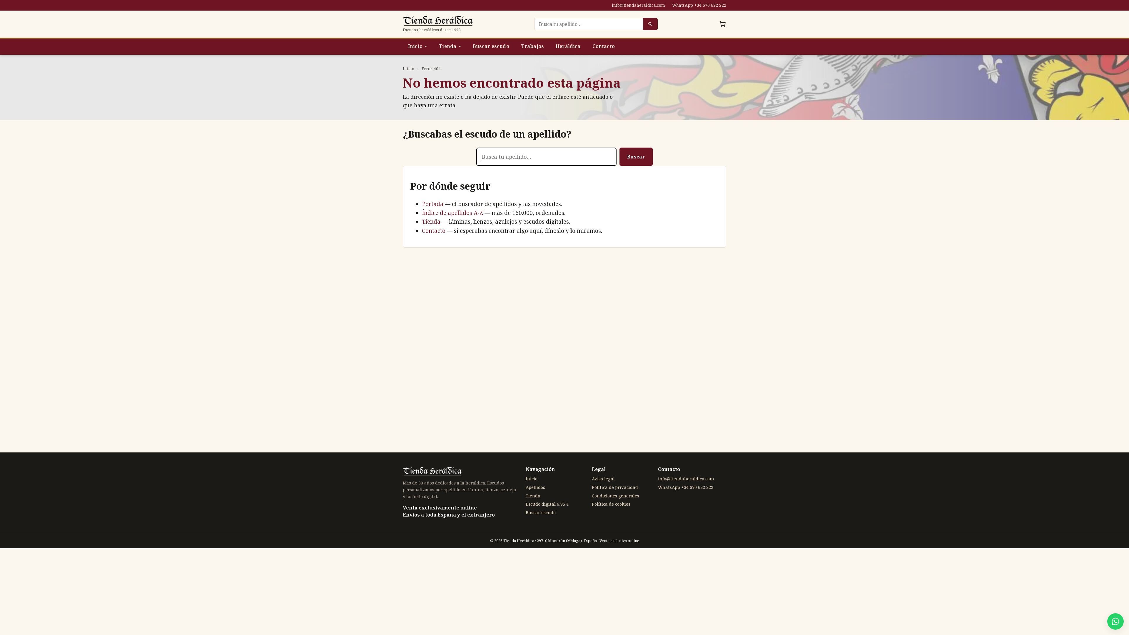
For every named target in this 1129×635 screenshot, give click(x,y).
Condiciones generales (615, 496)
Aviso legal (603, 479)
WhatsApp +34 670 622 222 (699, 5)
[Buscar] (650, 24)
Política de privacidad (615, 487)
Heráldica (568, 46)
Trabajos (532, 46)
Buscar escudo (491, 46)
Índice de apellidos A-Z (452, 213)
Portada (432, 204)
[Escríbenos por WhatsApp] (1115, 621)
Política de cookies (611, 504)
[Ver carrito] (722, 24)
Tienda (447, 46)
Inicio (415, 46)
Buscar (636, 156)
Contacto (603, 46)
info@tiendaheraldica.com (638, 5)
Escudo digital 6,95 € (547, 504)
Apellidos (535, 487)
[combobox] (588, 24)
